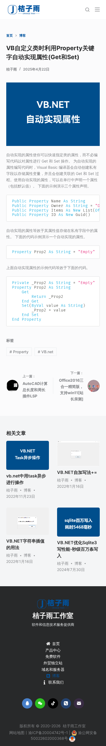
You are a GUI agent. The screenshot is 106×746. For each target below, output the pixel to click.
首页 (56, 643)
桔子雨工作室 (53, 615)
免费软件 (53, 656)
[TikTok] (53, 703)
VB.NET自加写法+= (77, 472)
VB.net (45, 351)
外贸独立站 (53, 663)
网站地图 (16, 732)
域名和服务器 (53, 669)
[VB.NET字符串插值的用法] (27, 521)
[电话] (66, 703)
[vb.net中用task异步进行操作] (27, 455)
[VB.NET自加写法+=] (78, 453)
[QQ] (27, 703)
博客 (27, 490)
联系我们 (56, 682)
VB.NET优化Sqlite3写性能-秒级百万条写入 (77, 549)
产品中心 (53, 650)
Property (19, 351)
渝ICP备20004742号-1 (48, 732)
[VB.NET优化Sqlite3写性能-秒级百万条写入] (78, 522)
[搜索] (87, 10)
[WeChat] (40, 703)
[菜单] (97, 9)
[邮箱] (79, 703)
